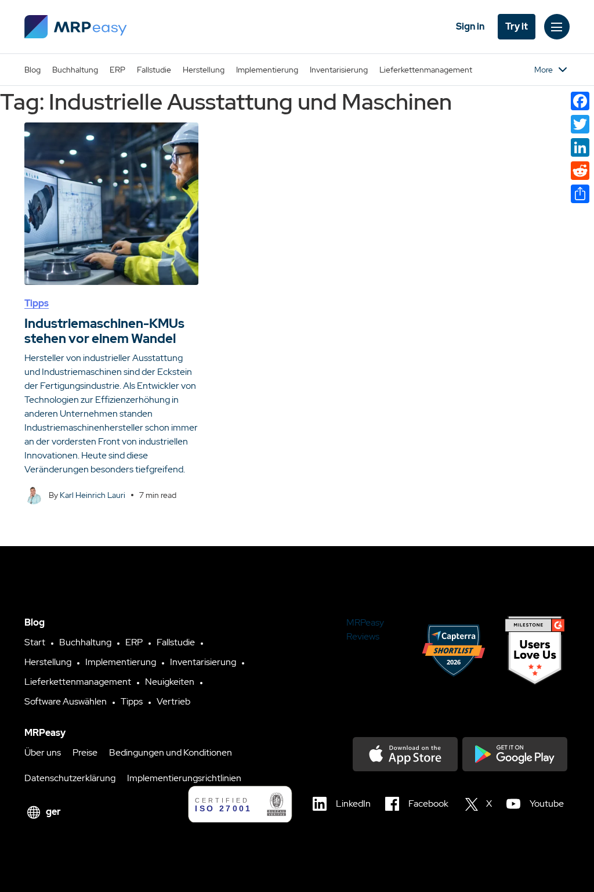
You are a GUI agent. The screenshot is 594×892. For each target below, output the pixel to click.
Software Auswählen (65, 701)
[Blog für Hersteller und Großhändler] (75, 26)
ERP (117, 69)
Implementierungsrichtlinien (184, 778)
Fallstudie (154, 69)
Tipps (36, 303)
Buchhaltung (75, 69)
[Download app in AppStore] (405, 754)
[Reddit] (580, 170)
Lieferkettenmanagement (425, 69)
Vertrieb (173, 701)
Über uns (42, 752)
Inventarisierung (339, 69)
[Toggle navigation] (557, 26)
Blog (32, 69)
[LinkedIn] (580, 147)
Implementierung (267, 69)
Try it (516, 26)
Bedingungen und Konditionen (170, 752)
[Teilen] (580, 193)
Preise (85, 752)
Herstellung (203, 69)
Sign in (470, 26)
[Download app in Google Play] (515, 754)
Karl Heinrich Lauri (92, 495)
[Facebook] (580, 101)
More (543, 69)
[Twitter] (580, 124)
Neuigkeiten (169, 682)
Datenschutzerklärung (69, 778)
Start (34, 642)
